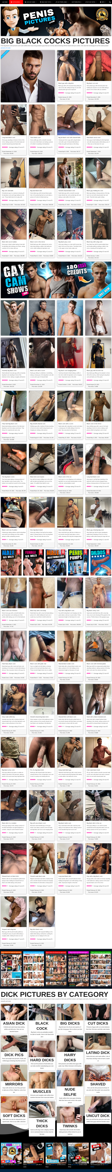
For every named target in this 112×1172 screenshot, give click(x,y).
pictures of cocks (5, 48)
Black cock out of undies (9, 530)
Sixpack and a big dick (9, 929)
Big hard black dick (36, 190)
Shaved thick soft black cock (67, 717)
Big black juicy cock (64, 242)
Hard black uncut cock (93, 137)
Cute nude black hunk (93, 770)
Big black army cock (8, 770)
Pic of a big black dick (37, 770)
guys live (54, 1164)
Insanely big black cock (9, 370)
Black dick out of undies (9, 242)
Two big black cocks (8, 477)
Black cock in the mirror (37, 242)
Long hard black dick (64, 876)
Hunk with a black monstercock (96, 717)
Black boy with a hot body (38, 610)
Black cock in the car (64, 477)
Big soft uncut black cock (38, 823)
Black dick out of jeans (37, 477)
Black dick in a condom (9, 823)
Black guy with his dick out (95, 370)
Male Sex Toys (46, 2)
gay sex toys (75, 1164)
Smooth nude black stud (37, 876)
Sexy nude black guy (64, 530)
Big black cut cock (92, 83)
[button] (110, 2)
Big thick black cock (36, 929)
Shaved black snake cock (66, 664)
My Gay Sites (91, 2)
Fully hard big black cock (9, 423)
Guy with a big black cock (66, 610)
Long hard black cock (8, 137)
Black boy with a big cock (94, 242)
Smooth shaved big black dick (39, 717)
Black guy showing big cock (95, 530)
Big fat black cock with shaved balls (69, 137)
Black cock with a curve (37, 370)
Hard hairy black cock (8, 664)
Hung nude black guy (64, 770)
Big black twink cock (64, 823)
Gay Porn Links (62, 2)
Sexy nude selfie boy (8, 717)
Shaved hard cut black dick (10, 876)
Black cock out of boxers (9, 610)
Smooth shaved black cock (66, 190)
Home (6, 2)
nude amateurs (31, 1164)
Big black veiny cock (93, 610)
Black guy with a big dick (66, 83)
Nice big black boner (36, 530)
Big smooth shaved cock (37, 423)
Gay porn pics (76, 2)
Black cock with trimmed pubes (96, 664)
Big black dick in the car (94, 823)
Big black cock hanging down (67, 370)
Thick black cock (35, 137)
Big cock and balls (7, 190)
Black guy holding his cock (95, 190)
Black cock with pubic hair (38, 664)
